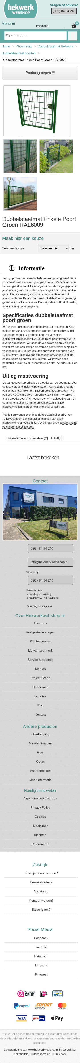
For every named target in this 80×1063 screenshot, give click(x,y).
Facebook (41, 938)
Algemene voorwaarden (40, 798)
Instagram (41, 956)
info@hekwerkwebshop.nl (49, 562)
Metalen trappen (40, 743)
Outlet (40, 761)
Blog (40, 705)
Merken (40, 669)
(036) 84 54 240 (64, 11)
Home (6, 46)
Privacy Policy (40, 807)
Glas (40, 752)
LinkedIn (41, 965)
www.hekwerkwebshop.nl (43, 1049)
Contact (40, 714)
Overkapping (40, 734)
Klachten (40, 835)
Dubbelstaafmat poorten (19, 53)
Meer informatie (40, 780)
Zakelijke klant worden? (41, 873)
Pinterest (41, 974)
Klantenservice (40, 641)
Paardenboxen (40, 770)
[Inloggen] (55, 25)
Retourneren (40, 844)
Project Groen (40, 678)
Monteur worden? (41, 900)
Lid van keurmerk (40, 650)
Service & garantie (40, 659)
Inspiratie (41, 26)
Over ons (40, 623)
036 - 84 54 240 (42, 548)
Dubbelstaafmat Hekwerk (55, 46)
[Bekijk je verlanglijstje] (64, 25)
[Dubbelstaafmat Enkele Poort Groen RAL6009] (37, 136)
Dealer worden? (41, 882)
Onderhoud (40, 687)
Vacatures (41, 891)
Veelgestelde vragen (40, 632)
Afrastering (24, 46)
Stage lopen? (41, 909)
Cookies (40, 816)
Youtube (41, 947)
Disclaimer (40, 826)
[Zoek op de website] (72, 35)
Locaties (40, 696)
